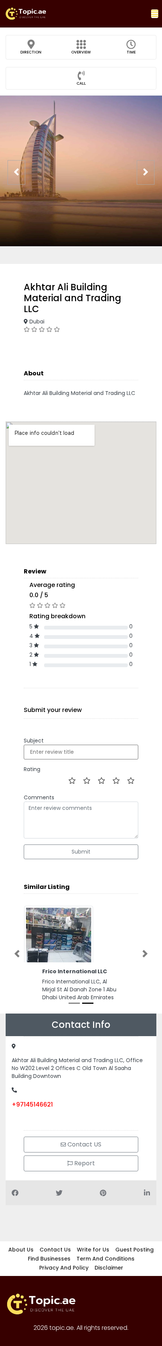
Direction (30, 52)
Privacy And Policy (64, 1267)
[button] (154, 13)
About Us (21, 1249)
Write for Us (93, 1249)
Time (131, 52)
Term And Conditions (105, 1258)
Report (84, 1163)
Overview (81, 52)
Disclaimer (109, 1267)
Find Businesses (49, 1258)
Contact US (83, 1144)
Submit (81, 851)
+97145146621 (32, 1104)
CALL (81, 83)
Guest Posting (134, 1249)
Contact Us (55, 1249)
